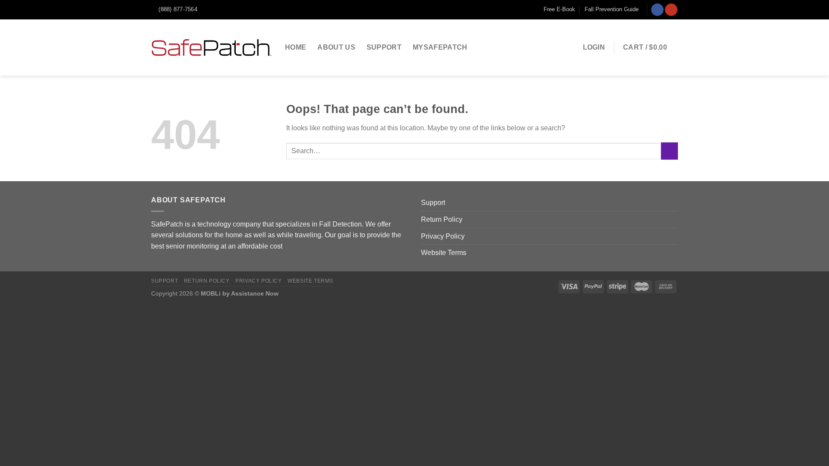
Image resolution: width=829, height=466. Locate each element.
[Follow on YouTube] (671, 9)
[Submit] (669, 150)
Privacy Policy (443, 236)
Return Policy (441, 219)
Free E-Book (559, 9)
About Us (336, 47)
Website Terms (443, 252)
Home (295, 47)
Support (384, 47)
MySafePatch (440, 47)
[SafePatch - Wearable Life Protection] (211, 47)
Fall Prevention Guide (612, 9)
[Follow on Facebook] (657, 9)
